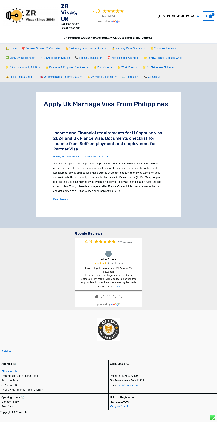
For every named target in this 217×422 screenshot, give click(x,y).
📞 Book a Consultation (88, 57)
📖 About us (129, 77)
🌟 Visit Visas (101, 67)
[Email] (192, 16)
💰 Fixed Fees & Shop (19, 77)
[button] (198, 16)
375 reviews (108, 15)
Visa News (84, 156)
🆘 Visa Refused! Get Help (123, 57)
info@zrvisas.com (128, 385)
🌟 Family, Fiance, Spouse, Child (163, 57)
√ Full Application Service (55, 57)
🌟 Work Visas (126, 67)
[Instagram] (173, 16)
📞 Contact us (152, 77)
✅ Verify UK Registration (20, 57)
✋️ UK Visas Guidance (100, 77)
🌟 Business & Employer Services (65, 67)
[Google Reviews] (163, 16)
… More (117, 286)
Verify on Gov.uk (119, 406)
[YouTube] (182, 16)
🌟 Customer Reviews (163, 48)
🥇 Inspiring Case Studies (127, 48)
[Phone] (159, 16)
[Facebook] (168, 16)
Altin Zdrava (108, 259)
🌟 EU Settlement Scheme (158, 67)
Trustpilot (5, 350)
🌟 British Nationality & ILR (21, 67)
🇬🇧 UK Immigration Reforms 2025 (59, 77)
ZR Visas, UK (69, 13)
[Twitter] (178, 16)
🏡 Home (11, 48)
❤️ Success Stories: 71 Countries (41, 48)
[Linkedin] (187, 16)
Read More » (60, 200)
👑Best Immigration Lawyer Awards (85, 48)
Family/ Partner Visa (65, 156)
